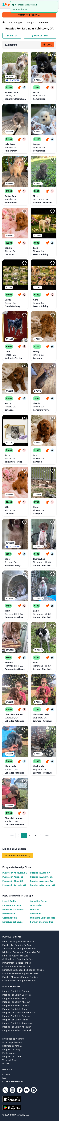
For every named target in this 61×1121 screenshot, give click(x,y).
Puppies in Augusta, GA (14, 885)
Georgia (30, 22)
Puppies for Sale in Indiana (15, 1005)
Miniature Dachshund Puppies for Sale (21, 952)
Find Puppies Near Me (13, 1038)
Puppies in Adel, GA (40, 872)
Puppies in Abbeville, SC (14, 872)
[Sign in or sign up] (24, 56)
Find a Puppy (15, 22)
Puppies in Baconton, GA (42, 885)
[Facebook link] (20, 1090)
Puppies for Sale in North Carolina (19, 1012)
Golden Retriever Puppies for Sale (19, 980)
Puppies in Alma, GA (12, 881)
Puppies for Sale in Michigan (16, 1026)
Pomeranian (8, 913)
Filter (13, 35)
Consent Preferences (12, 1081)
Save (49, 45)
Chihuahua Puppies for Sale (16, 966)
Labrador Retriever (12, 905)
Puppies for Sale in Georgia (16, 1016)
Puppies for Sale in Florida (15, 991)
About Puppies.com (12, 1042)
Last (47, 835)
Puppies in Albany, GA (41, 876)
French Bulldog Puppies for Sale (18, 941)
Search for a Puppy (27, 15)
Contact (6, 1074)
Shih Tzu (34, 909)
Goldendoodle (9, 917)
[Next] (40, 835)
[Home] (3, 22)
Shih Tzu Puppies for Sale (15, 955)
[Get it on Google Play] (29, 1107)
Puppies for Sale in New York (16, 1030)
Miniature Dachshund (13, 909)
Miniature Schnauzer (12, 921)
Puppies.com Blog (11, 1049)
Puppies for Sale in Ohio (14, 1009)
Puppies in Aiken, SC (12, 876)
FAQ (4, 1077)
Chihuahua (35, 913)
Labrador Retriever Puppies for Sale (20, 973)
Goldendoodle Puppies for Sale (17, 959)
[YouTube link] (27, 1090)
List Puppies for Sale (12, 1045)
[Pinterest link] (34, 1090)
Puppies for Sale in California (17, 994)
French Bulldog (10, 901)
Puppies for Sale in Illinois (15, 1019)
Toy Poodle (35, 905)
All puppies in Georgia (16, 855)
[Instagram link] (12, 1090)
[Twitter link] (5, 1090)
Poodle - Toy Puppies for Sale (16, 945)
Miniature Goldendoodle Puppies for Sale (23, 969)
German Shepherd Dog (41, 921)
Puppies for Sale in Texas (15, 998)
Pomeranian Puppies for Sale (16, 962)
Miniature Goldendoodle (42, 917)
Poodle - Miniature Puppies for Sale (20, 977)
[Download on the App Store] (29, 1099)
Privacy (5, 1063)
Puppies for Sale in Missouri (16, 1001)
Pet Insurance (9, 1053)
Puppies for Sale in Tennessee (17, 1023)
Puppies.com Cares (11, 1056)
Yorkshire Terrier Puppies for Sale (19, 948)
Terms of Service (10, 1060)
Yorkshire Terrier (38, 901)
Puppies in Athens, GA (41, 881)
